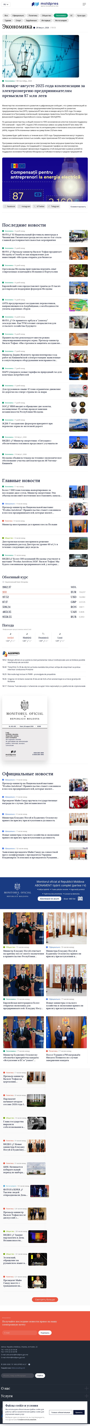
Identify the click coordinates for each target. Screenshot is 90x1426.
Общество (46, 15)
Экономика (17, 26)
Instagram (26, 206)
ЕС (71, 15)
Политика (33, 15)
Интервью (45, 20)
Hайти (40, 1375)
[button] (83, 499)
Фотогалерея (61, 20)
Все (6, 15)
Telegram (55, 206)
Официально (18, 15)
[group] (45, 491)
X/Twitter (40, 206)
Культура (81, 15)
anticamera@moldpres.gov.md (17, 1355)
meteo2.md (27, 629)
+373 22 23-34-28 (10, 1350)
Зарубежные (31, 20)
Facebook (11, 206)
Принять (79, 1412)
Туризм (8, 20)
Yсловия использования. (26, 1419)
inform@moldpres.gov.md (15, 1357)
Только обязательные (60, 1412)
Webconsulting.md (18, 1368)
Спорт (18, 20)
